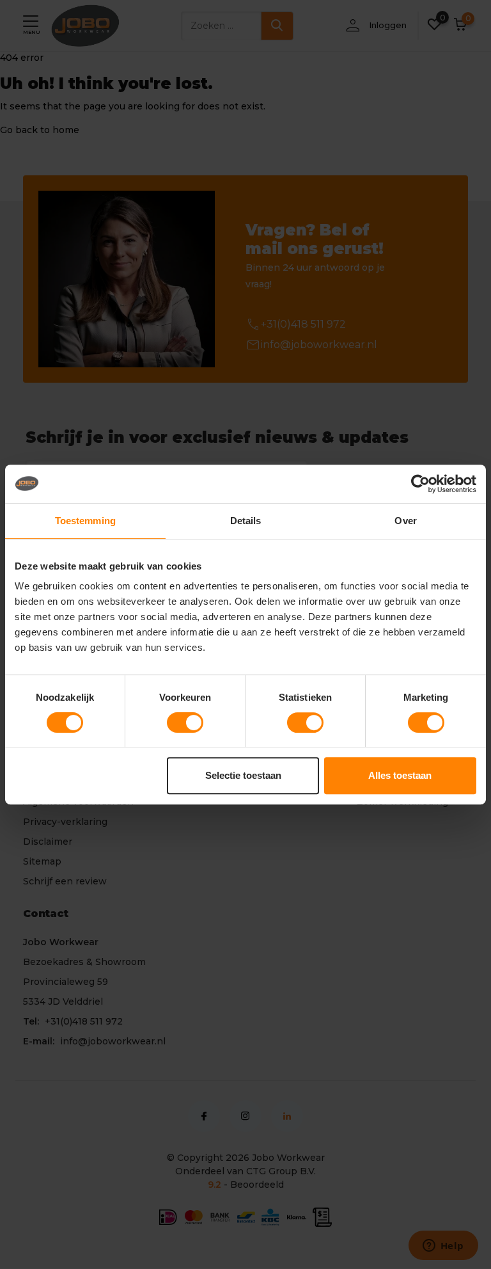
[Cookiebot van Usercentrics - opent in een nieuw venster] (420, 483)
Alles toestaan (400, 775)
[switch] (185, 722)
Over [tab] (405, 520)
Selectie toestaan (243, 775)
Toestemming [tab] (85, 520)
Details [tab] (245, 520)
